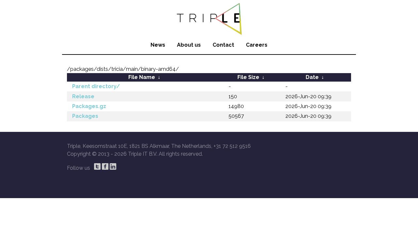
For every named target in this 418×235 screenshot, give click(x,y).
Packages (85, 116)
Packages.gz (89, 106)
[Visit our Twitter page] (97, 166)
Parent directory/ (96, 86)
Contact (223, 45)
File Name (141, 77)
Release (83, 96)
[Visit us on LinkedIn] (113, 166)
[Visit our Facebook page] (105, 166)
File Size (248, 77)
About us (189, 45)
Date (312, 77)
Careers (256, 45)
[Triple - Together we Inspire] (209, 18)
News (158, 45)
